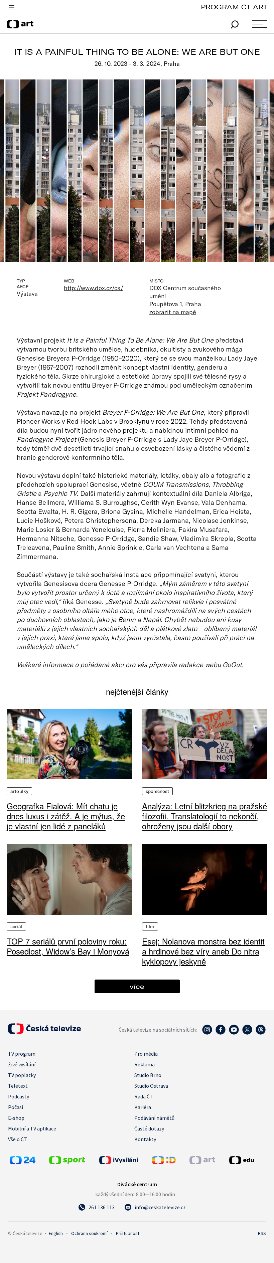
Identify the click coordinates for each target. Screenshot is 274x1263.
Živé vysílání (21, 1064)
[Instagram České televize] (207, 1033)
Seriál (16, 926)
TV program (21, 1053)
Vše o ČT (17, 1139)
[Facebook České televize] (220, 1033)
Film (150, 926)
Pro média (146, 1053)
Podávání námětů (154, 1117)
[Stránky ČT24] (22, 1162)
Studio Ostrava (151, 1085)
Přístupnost (127, 1233)
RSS (262, 1233)
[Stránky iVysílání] (124, 1160)
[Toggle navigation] (11, 8)
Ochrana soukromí (89, 1233)
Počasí (15, 1107)
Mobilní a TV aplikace (32, 1128)
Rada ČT (143, 1096)
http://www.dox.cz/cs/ (93, 287)
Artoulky (19, 791)
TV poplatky (22, 1075)
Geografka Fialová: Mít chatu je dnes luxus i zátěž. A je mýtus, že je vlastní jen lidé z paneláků (66, 816)
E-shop (16, 1117)
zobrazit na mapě (172, 311)
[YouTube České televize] (234, 1033)
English (56, 1233)
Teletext (18, 1085)
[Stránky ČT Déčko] (164, 1162)
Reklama (144, 1064)
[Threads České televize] (260, 1033)
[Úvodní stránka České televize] (44, 1032)
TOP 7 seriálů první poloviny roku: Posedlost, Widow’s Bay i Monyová (68, 946)
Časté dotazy (149, 1128)
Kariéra (142, 1107)
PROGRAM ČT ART (234, 7)
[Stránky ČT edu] (246, 1160)
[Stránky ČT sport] (67, 1162)
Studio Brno (147, 1075)
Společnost (157, 791)
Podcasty (18, 1096)
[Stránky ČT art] (202, 1162)
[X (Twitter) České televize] (247, 1033)
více (137, 986)
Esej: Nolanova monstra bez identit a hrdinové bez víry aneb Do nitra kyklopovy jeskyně (203, 951)
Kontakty (145, 1139)
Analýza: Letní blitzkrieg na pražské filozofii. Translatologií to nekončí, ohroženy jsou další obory (204, 816)
